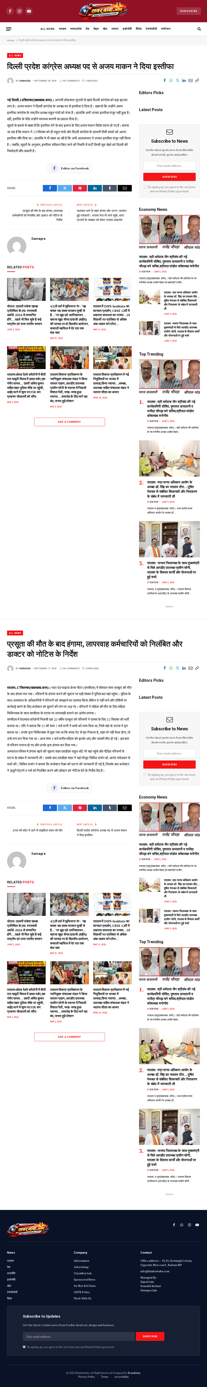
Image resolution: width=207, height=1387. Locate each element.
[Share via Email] (190, 80)
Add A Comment (69, 421)
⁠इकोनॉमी (127, 28)
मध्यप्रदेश (76, 28)
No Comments (71, 81)
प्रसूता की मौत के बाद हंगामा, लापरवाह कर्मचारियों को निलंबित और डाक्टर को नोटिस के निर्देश (37, 215)
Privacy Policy (167, 191)
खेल (105, 28)
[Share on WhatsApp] (171, 80)
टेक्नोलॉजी (151, 28)
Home (10, 40)
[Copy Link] (197, 80)
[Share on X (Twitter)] (177, 80)
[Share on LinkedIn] (184, 80)
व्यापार (115, 28)
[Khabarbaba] (103, 11)
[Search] (199, 29)
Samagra (25, 81)
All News (47, 28)
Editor (146, 272)
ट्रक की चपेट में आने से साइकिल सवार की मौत (37, 830)
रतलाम (62, 28)
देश (87, 28)
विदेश (139, 28)
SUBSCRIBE (188, 11)
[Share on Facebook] (165, 80)
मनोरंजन (166, 28)
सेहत (96, 28)
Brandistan (134, 1373)
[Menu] (8, 29)
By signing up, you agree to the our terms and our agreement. (70, 1347)
